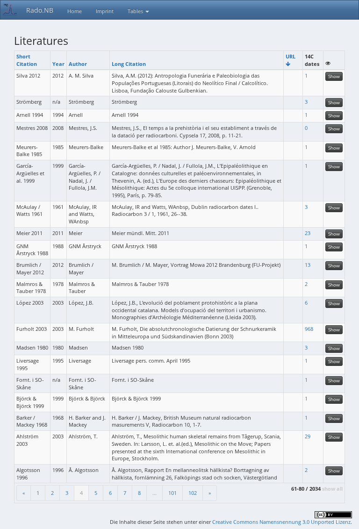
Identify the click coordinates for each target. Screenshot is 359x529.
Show (334, 76)
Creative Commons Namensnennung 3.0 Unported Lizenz (281, 521)
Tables (136, 10)
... (154, 492)
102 (192, 492)
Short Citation (26, 60)
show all (332, 488)
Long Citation (129, 63)
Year (58, 63)
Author (78, 63)
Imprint (105, 10)
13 (307, 264)
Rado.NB (39, 10)
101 (172, 492)
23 (307, 232)
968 (309, 328)
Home (74, 10)
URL (290, 56)
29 (307, 436)
